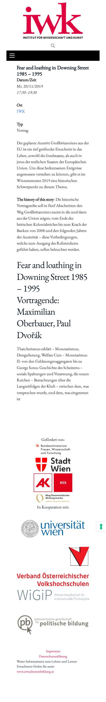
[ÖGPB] (53, 623)
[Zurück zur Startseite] (53, 20)
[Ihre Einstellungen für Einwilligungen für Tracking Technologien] (101, 526)
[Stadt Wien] (53, 464)
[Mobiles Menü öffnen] (12, 56)
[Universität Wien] (53, 529)
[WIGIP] (53, 595)
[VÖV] (53, 567)
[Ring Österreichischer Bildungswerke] (53, 498)
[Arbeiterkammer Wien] (53, 482)
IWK (21, 111)
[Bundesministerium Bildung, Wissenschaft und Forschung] (53, 449)
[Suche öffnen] (53, 46)
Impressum (53, 651)
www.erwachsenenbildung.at (35, 671)
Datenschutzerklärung (53, 656)
